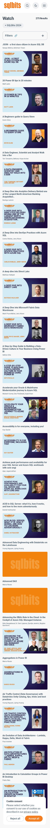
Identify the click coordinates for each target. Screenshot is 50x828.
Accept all (34, 818)
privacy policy (31, 812)
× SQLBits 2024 (13, 25)
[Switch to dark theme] (36, 5)
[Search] (27, 5)
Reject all (15, 818)
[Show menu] (44, 5)
